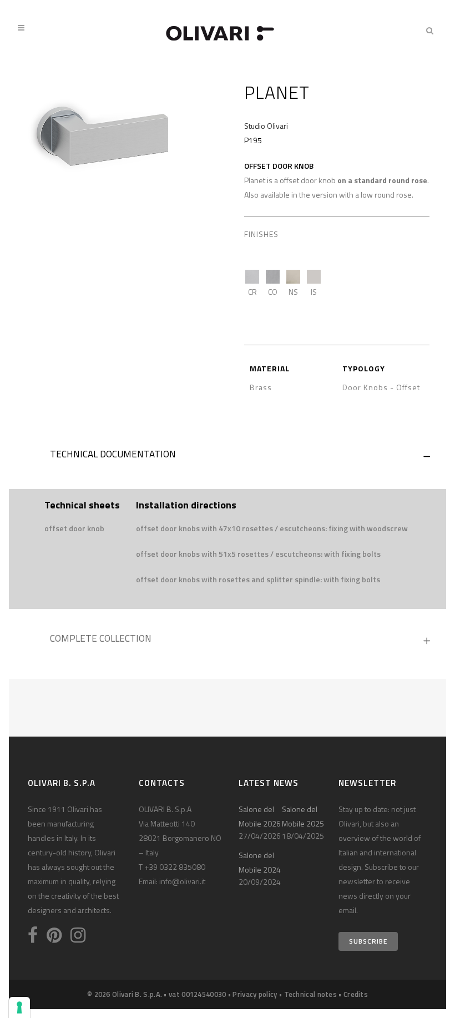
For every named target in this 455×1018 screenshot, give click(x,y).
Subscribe (368, 941)
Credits (355, 994)
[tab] (227, 457)
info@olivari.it (182, 881)
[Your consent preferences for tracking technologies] (19, 1007)
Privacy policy (254, 994)
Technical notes (310, 994)
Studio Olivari (266, 126)
